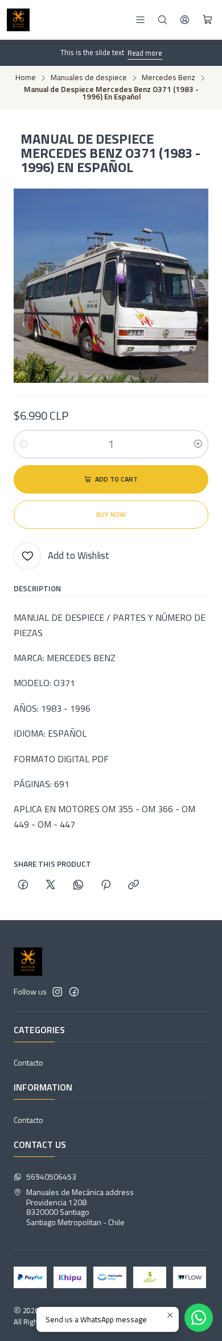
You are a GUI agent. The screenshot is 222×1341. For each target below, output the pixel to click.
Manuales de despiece (89, 78)
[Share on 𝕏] (50, 885)
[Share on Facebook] (23, 885)
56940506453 (51, 1177)
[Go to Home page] (18, 20)
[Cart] (207, 20)
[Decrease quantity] (24, 444)
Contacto (28, 1062)
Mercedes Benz (168, 78)
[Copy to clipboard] (133, 885)
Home (25, 78)
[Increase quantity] (198, 444)
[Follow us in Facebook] (74, 991)
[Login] (184, 19)
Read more (145, 53)
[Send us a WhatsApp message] (198, 1318)
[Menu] (140, 19)
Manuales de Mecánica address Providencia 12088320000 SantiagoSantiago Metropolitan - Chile (80, 1207)
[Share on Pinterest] (106, 885)
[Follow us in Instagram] (57, 991)
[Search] (162, 19)
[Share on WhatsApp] (78, 885)
